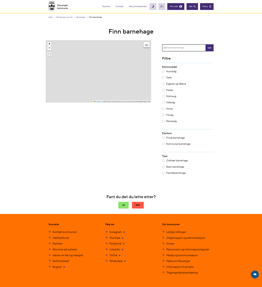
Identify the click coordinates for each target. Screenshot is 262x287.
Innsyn (170, 243)
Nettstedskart (61, 261)
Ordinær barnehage (177, 160)
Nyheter (106, 6)
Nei (138, 205)
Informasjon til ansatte (179, 266)
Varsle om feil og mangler (68, 255)
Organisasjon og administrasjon (185, 237)
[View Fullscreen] (49, 54)
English (57, 266)
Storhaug (171, 96)
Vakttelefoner (61, 237)
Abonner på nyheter (65, 249)
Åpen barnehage (175, 167)
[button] (49, 44)
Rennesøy (171, 121)
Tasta (169, 77)
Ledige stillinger (176, 232)
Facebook (115, 243)
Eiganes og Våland (176, 84)
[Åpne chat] (255, 274)
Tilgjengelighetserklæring (182, 272)
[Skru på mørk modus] (153, 6)
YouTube (115, 237)
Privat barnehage (175, 138)
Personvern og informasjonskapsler (187, 249)
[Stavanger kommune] (58, 6)
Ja (123, 205)
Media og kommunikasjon (182, 255)
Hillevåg (170, 102)
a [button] (162, 6)
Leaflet (97, 101)
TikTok (113, 255)
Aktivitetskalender (138, 6)
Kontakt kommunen (65, 232)
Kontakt (120, 6)
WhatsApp (116, 261)
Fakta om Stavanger (178, 261)
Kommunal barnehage (178, 144)
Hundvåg (171, 71)
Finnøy (170, 115)
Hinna (169, 109)
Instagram (115, 232)
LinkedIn (115, 249)
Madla (169, 90)
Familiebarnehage (176, 173)
